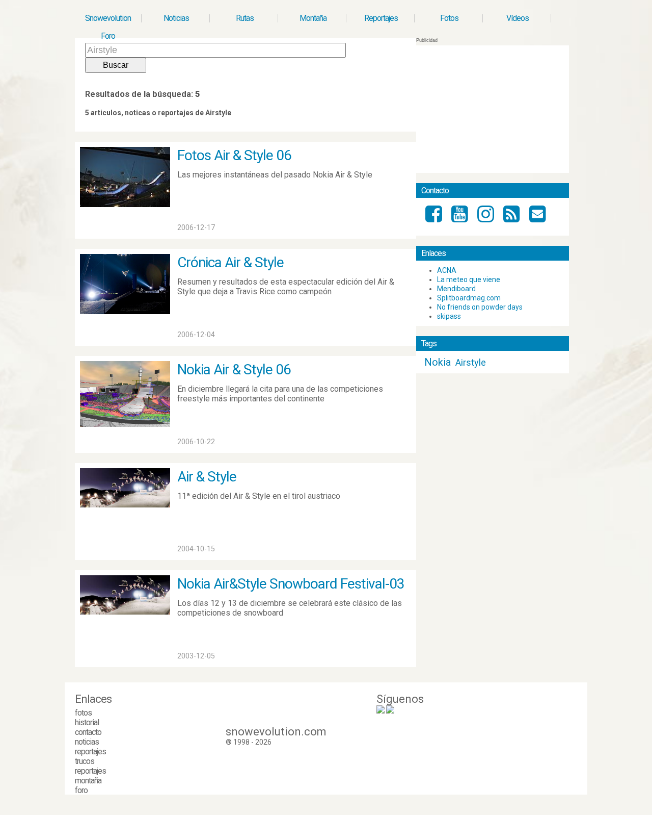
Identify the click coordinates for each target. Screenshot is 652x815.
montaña (88, 780)
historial (87, 722)
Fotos (449, 18)
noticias (87, 742)
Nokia (437, 362)
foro (81, 790)
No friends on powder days (480, 307)
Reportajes (381, 18)
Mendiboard (456, 289)
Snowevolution (108, 18)
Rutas (245, 18)
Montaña (313, 18)
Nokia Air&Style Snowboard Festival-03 (290, 583)
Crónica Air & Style (230, 262)
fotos (83, 713)
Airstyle (470, 362)
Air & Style (206, 476)
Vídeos (517, 18)
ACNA (446, 270)
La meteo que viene (468, 279)
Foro (108, 36)
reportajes (90, 751)
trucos (84, 761)
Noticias (176, 18)
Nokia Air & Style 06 (234, 369)
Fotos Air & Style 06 (234, 155)
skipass (449, 316)
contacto (88, 732)
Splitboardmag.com (469, 298)
